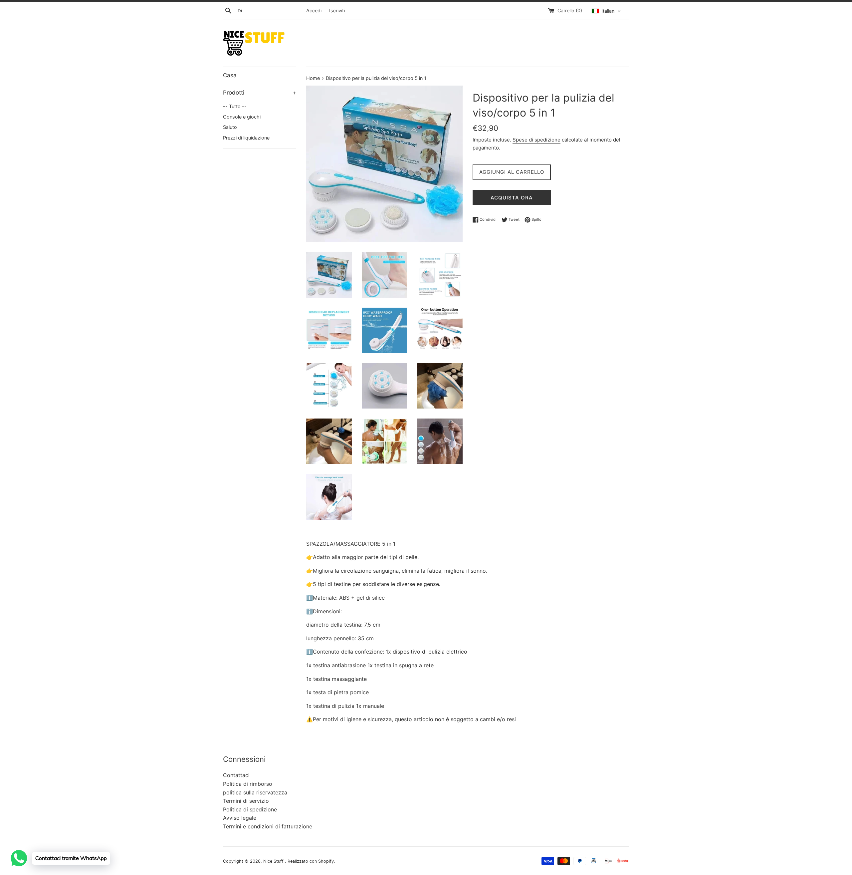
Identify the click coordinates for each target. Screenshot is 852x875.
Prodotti (259, 92)
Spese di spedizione (536, 140)
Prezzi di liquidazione (246, 138)
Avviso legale (239, 817)
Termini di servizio (246, 800)
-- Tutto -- (235, 106)
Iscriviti (337, 10)
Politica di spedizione (250, 809)
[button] (606, 11)
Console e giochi (242, 117)
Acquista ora (512, 197)
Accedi (313, 10)
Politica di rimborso (247, 783)
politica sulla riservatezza (255, 792)
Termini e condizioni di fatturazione (267, 826)
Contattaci (236, 775)
